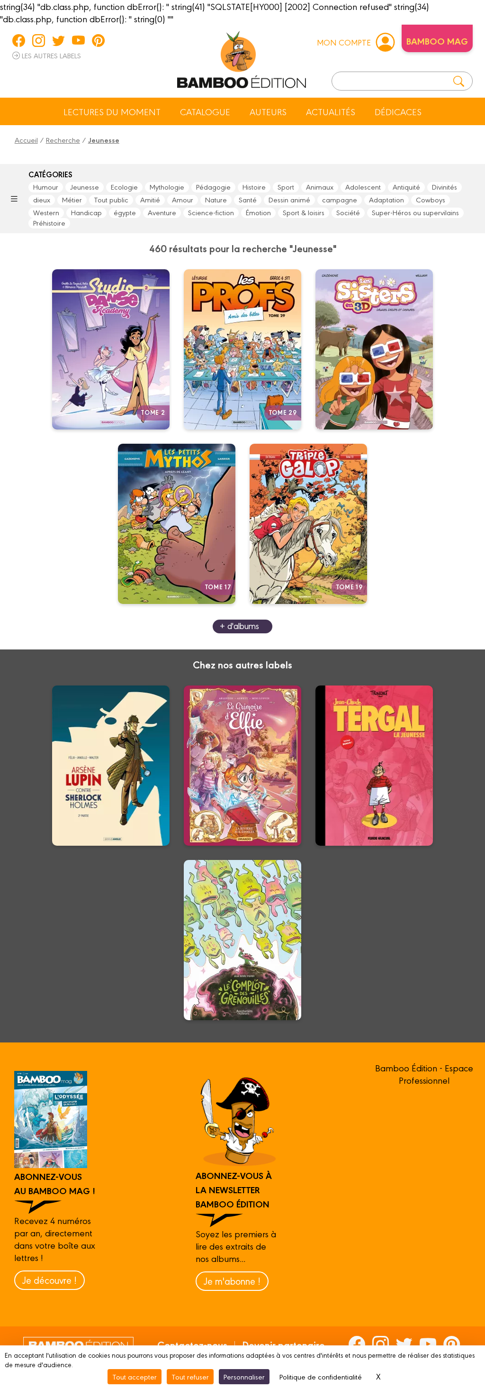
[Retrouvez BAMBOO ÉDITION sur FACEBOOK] (18, 40)
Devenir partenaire (283, 1344)
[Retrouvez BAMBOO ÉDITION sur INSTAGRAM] (38, 40)
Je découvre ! (49, 1279)
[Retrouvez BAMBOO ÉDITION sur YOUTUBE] (78, 40)
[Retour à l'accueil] (241, 58)
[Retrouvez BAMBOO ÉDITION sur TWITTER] (58, 40)
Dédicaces (398, 111)
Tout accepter (134, 1376)
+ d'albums (239, 625)
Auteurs (268, 111)
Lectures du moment (112, 111)
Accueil (26, 140)
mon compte (344, 42)
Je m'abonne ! (232, 1280)
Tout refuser (190, 1376)
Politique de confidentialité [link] (320, 1376)
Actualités (330, 111)
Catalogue (205, 111)
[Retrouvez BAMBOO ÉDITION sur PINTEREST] (98, 40)
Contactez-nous (192, 1344)
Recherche (63, 140)
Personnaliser (244, 1376)
